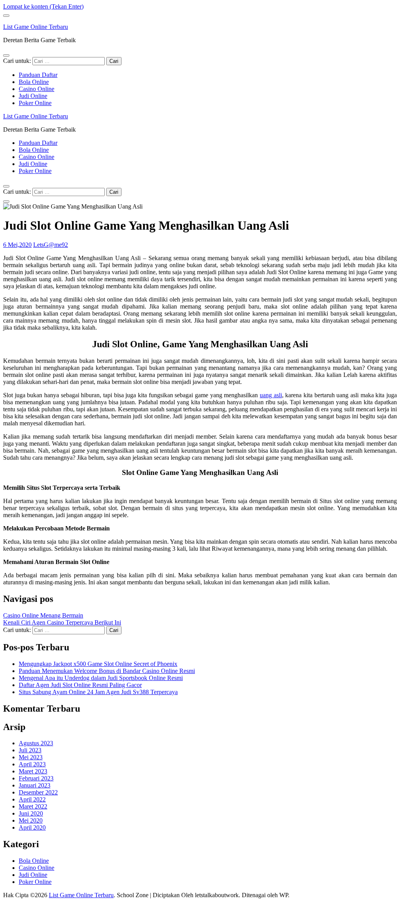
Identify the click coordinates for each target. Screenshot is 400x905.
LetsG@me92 (50, 244)
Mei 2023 (31, 757)
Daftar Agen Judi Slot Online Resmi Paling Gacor (80, 685)
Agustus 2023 (36, 743)
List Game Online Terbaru (35, 26)
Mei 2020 (31, 820)
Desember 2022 (38, 792)
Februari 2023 (36, 778)
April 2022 (32, 799)
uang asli (271, 395)
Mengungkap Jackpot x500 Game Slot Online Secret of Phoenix (98, 663)
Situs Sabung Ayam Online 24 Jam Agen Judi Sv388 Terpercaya (98, 692)
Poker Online (35, 103)
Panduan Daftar (38, 74)
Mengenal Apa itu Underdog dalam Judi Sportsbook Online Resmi (101, 678)
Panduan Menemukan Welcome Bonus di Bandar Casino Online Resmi (107, 671)
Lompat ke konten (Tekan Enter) (43, 6)
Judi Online (33, 96)
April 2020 (32, 827)
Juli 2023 (30, 750)
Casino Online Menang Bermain (43, 615)
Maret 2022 (33, 806)
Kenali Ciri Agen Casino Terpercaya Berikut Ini (62, 622)
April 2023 (32, 764)
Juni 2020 (31, 813)
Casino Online (36, 89)
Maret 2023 (33, 771)
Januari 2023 (34, 785)
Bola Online (34, 82)
